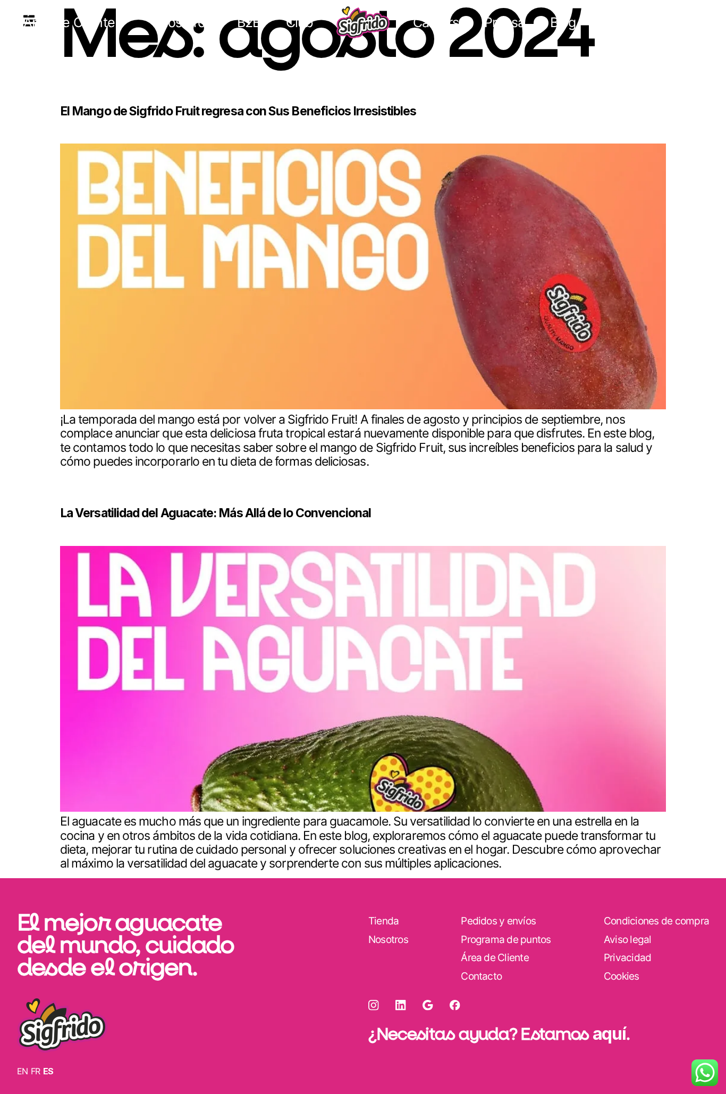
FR (35, 1071)
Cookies (621, 976)
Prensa (504, 22)
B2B (248, 22)
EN (22, 1071)
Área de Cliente (69, 22)
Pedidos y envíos (498, 921)
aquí (609, 1033)
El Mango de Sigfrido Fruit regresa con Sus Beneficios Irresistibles (238, 111)
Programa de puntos (506, 939)
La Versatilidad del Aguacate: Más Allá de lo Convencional (216, 513)
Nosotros (185, 22)
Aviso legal (628, 939)
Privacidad (627, 958)
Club (299, 22)
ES (48, 1071)
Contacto (481, 976)
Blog (563, 22)
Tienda (682, 22)
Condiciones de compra (656, 921)
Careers (436, 22)
